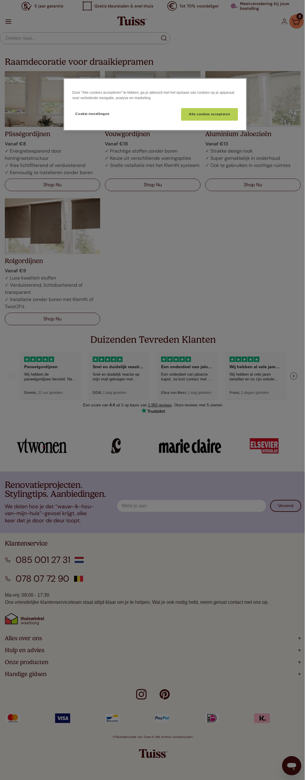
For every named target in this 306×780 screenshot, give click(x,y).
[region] (155, 104)
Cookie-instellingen (92, 114)
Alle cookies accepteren (209, 114)
